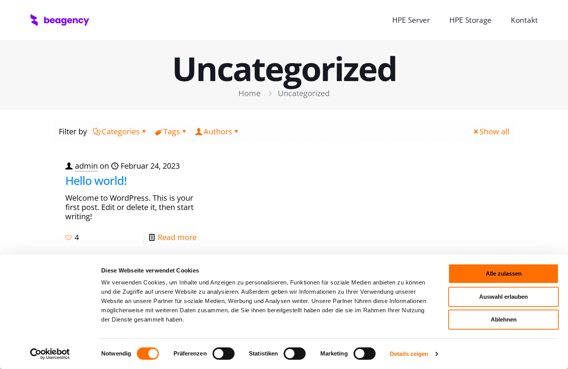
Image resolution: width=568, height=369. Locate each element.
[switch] (224, 353)
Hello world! (96, 180)
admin (86, 166)
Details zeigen (409, 353)
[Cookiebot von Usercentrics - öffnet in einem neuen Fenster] (50, 354)
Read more (177, 237)
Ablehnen (504, 319)
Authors (218, 131)
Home (249, 93)
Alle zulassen (504, 273)
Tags (171, 131)
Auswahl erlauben (503, 296)
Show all (494, 131)
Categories (121, 131)
